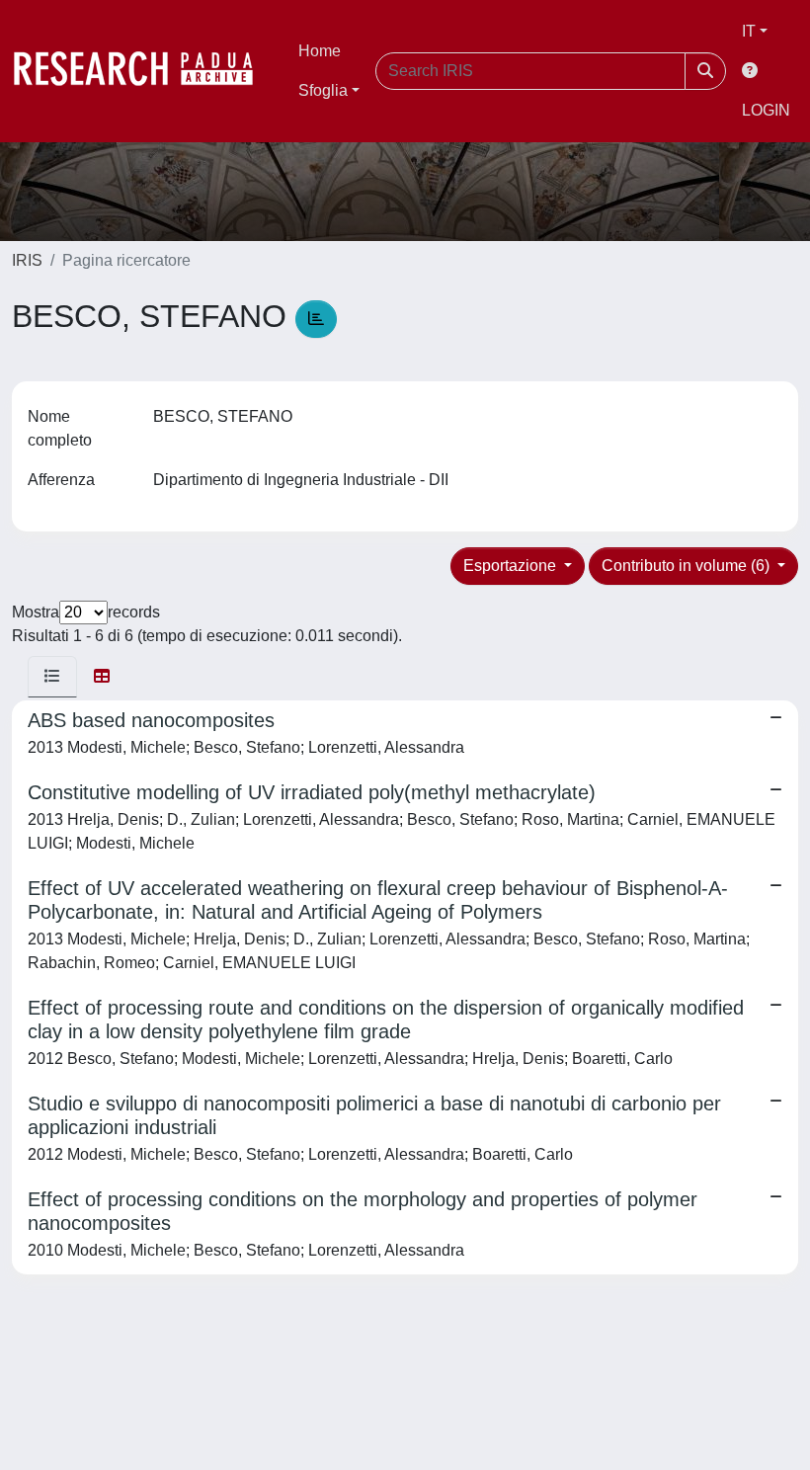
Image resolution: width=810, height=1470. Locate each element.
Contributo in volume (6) (687, 565)
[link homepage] (143, 71)
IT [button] (749, 31)
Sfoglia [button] (323, 90)
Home (319, 50)
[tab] (52, 676)
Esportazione (511, 565)
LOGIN (766, 110)
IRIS (27, 260)
